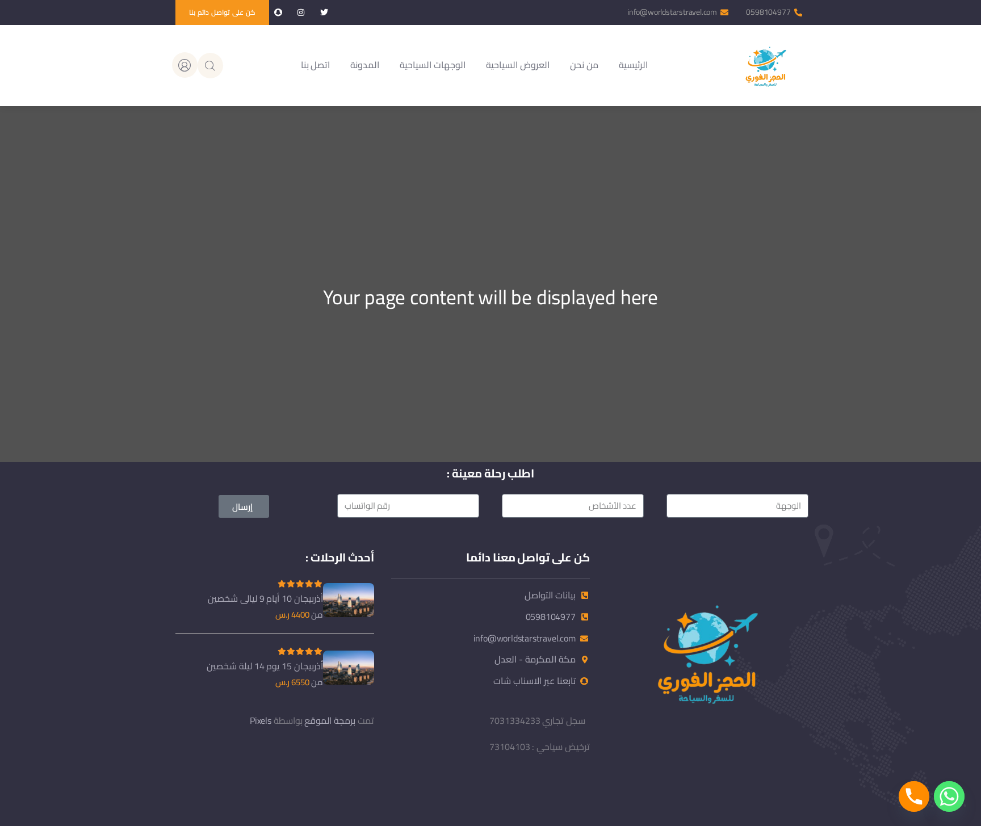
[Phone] (914, 796)
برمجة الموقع (329, 720)
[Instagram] (301, 13)
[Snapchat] (278, 13)
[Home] (765, 65)
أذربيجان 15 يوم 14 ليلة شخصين (265, 666)
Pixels (260, 720)
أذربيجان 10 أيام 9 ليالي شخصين (265, 598)
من (317, 614)
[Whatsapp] (949, 796)
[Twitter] (324, 13)
